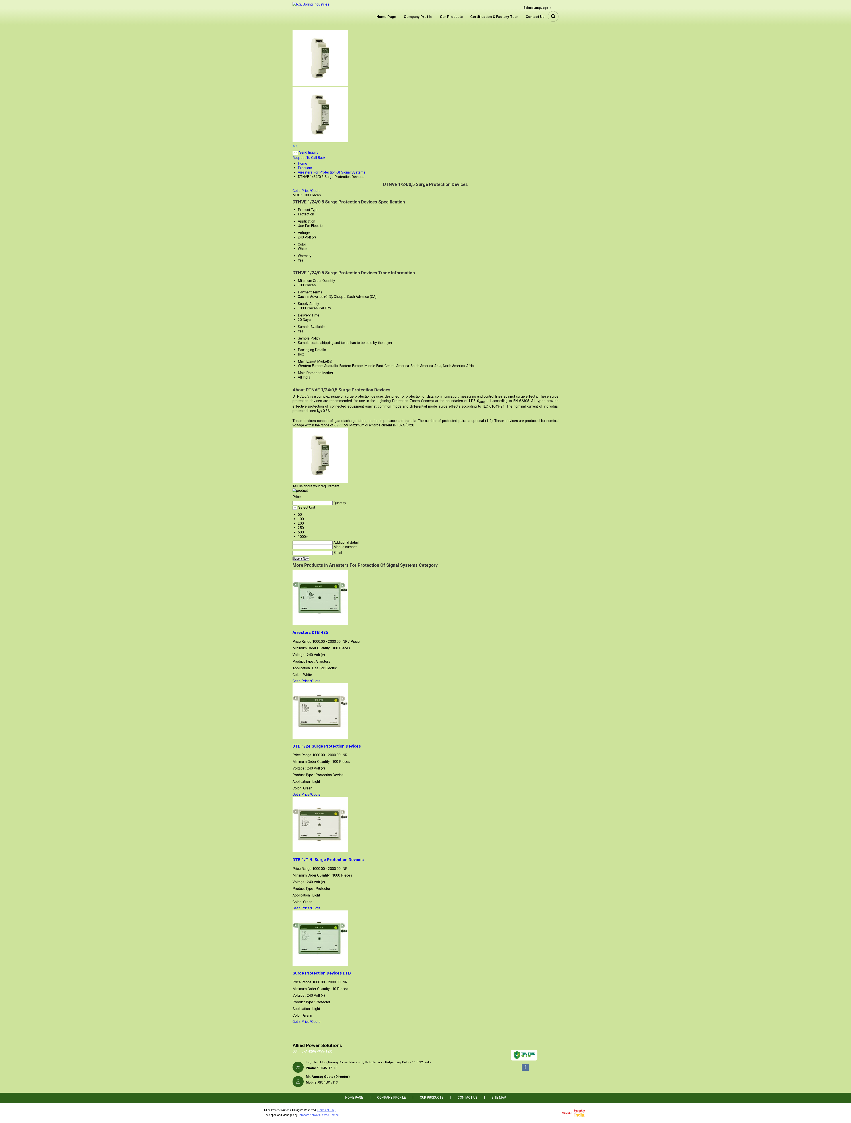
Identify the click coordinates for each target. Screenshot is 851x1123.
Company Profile (418, 17)
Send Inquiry (308, 152)
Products (305, 168)
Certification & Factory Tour (494, 17)
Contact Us (535, 17)
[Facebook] (525, 1070)
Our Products (451, 17)
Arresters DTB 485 (310, 632)
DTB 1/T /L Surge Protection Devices (328, 859)
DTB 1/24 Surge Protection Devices (327, 746)
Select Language (535, 8)
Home (302, 163)
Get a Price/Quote (306, 191)
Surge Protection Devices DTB (322, 973)
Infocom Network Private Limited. (319, 1115)
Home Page (386, 17)
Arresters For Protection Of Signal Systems (331, 172)
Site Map (499, 1098)
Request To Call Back (309, 158)
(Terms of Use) (326, 1110)
